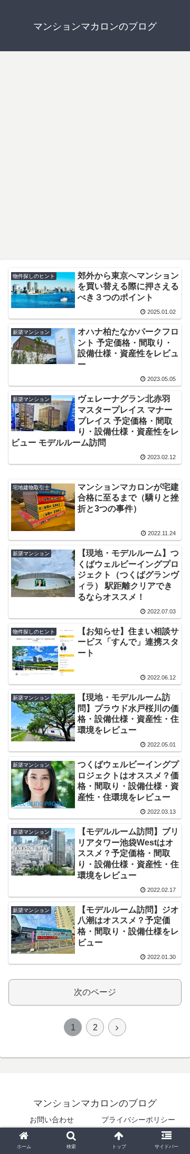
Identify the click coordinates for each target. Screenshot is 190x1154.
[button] (169, 953)
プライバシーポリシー (138, 1119)
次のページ (95, 992)
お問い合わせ (52, 1119)
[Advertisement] (95, 159)
